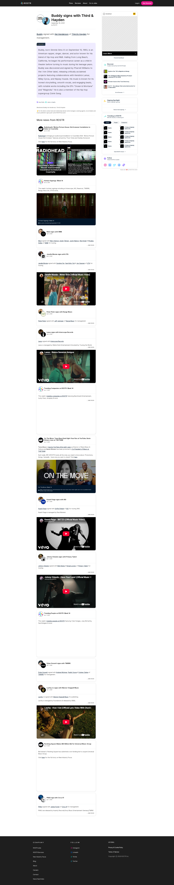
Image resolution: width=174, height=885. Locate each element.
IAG (67, 508)
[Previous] (40, 418)
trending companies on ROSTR (57, 396)
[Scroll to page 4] (64, 432)
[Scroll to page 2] (62, 432)
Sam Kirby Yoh (70, 263)
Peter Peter (42, 321)
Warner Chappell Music (60, 697)
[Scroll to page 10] (71, 432)
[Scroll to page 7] (68, 432)
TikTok (75, 857)
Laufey (40, 697)
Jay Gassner (81, 263)
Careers (35, 870)
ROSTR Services (38, 852)
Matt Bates (61, 566)
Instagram (76, 848)
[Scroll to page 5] (65, 432)
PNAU (40, 807)
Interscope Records (57, 341)
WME (46, 243)
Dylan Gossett (43, 672)
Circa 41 (64, 807)
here (43, 142)
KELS (40, 241)
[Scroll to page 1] (60, 432)
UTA (88, 263)
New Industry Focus (39, 857)
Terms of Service (113, 852)
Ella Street (83, 241)
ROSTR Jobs (37, 848)
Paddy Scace (72, 672)
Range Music (70, 321)
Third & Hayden (79, 34)
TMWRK (41, 674)
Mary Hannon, (55, 241)
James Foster (55, 807)
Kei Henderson (61, 34)
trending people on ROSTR (56, 621)
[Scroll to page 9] (70, 432)
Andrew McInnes (61, 672)
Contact (36, 874)
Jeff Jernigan (58, 321)
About (35, 866)
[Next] (93, 418)
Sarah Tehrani (64, 241)
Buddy (40, 34)
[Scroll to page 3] (63, 432)
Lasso (40, 341)
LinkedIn (75, 852)
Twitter (75, 861)
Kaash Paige (42, 508)
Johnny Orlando (43, 566)
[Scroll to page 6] (66, 432)
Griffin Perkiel (59, 508)
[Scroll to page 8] (69, 432)
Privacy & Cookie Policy (115, 847)
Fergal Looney (71, 566)
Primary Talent (83, 566)
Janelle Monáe (43, 263)
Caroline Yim (60, 263)
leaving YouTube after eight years (59, 447)
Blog (34, 861)
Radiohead (41, 136)
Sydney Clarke (83, 672)
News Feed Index (38, 879)
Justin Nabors (74, 241)
